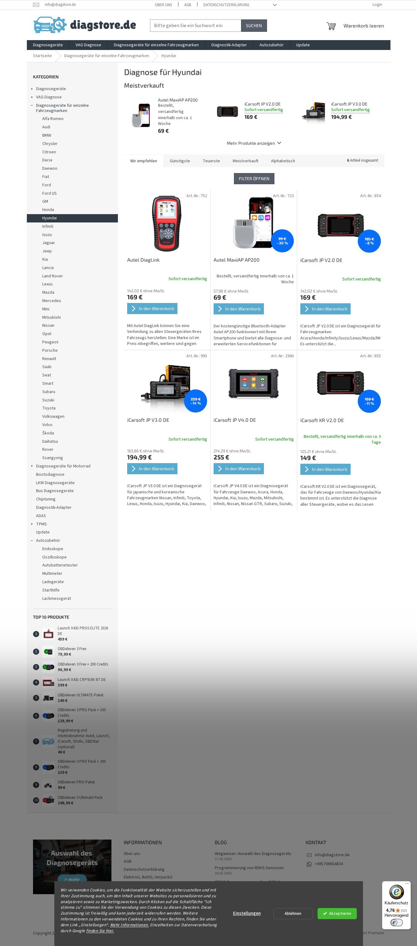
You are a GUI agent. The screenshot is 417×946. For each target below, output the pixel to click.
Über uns (163, 5)
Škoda (48, 433)
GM (45, 201)
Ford (46, 185)
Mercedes (51, 301)
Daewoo (49, 168)
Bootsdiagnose (50, 474)
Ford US (49, 193)
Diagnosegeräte (51, 89)
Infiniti (47, 226)
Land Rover (52, 276)
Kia (45, 259)
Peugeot (50, 342)
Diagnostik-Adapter (54, 507)
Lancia (48, 268)
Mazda (48, 292)
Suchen (254, 25)
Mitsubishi (51, 317)
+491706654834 (329, 864)
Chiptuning (46, 499)
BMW (46, 135)
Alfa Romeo (53, 119)
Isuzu (47, 235)
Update (43, 532)
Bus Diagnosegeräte (55, 491)
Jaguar (48, 243)
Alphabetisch (283, 161)
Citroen (49, 152)
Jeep (47, 251)
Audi (46, 127)
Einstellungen (247, 913)
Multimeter (52, 574)
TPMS (41, 524)
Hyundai (49, 218)
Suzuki (48, 400)
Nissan (48, 325)
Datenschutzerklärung (226, 5)
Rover (47, 449)
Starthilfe (51, 590)
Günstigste (180, 161)
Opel (46, 334)
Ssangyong (52, 458)
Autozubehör (48, 540)
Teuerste (211, 161)
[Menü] (407, 885)
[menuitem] (48, 45)
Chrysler (50, 144)
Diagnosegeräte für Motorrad (63, 466)
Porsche (50, 350)
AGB (187, 5)
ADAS (41, 516)
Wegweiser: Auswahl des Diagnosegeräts (253, 854)
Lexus (47, 284)
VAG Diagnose (49, 97)
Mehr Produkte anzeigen (251, 143)
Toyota (49, 408)
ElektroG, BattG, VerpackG (148, 877)
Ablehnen (293, 913)
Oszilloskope (54, 557)
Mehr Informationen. (129, 925)
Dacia (47, 160)
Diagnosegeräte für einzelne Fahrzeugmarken (62, 108)
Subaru (48, 392)
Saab (47, 367)
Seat (46, 375)
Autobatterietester (60, 565)
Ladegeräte (53, 582)
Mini (45, 309)
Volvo (47, 425)
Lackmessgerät (56, 598)
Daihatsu (50, 441)
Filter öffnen (254, 178)
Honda (48, 210)
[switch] (396, 922)
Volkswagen (53, 416)
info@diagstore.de (332, 855)
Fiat (45, 177)
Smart (47, 383)
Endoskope (52, 549)
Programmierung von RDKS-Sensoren (249, 868)
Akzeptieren (340, 913)
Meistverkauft (245, 161)
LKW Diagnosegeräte (55, 483)
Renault (49, 359)
